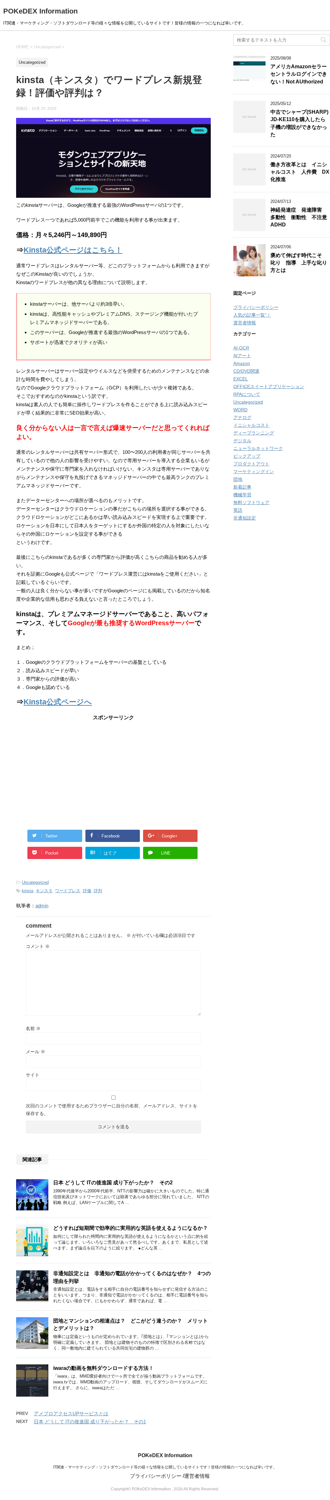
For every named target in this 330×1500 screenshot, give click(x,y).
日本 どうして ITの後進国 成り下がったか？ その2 (113, 1182)
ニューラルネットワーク (258, 448)
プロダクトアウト (251, 463)
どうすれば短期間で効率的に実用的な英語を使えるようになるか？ (130, 1228)
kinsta (27, 890)
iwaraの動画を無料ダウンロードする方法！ (103, 1368)
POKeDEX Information (40, 11)
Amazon (241, 363)
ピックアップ (246, 456)
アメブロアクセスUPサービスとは (71, 1413)
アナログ (242, 417)
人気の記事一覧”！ (252, 315)
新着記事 (242, 487)
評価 (87, 890)
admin (41, 905)
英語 (237, 510)
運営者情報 (244, 322)
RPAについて (246, 394)
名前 (33, 1028)
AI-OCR (241, 347)
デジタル (242, 440)
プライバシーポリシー (255, 307)
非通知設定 (244, 518)
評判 (98, 890)
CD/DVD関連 (246, 371)
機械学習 (242, 494)
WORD (240, 409)
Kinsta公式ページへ (58, 702)
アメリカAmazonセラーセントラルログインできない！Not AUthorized (298, 74)
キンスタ (44, 890)
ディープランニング (253, 432)
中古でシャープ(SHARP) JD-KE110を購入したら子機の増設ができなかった (299, 123)
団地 (237, 479)
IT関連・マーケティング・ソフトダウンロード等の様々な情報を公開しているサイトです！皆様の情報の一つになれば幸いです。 (165, 1467)
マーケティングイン (253, 471)
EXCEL (240, 378)
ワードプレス (67, 890)
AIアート (242, 355)
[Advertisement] (113, 770)
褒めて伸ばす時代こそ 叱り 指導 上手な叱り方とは (298, 263)
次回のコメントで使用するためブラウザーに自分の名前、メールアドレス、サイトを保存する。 (111, 1109)
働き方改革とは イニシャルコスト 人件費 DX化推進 (299, 172)
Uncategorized (35, 882)
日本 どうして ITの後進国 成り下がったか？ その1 (90, 1421)
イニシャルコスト (251, 425)
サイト (32, 1074)
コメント (38, 946)
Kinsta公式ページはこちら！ (73, 250)
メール (35, 1051)
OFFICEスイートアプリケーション (268, 386)
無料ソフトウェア (251, 502)
